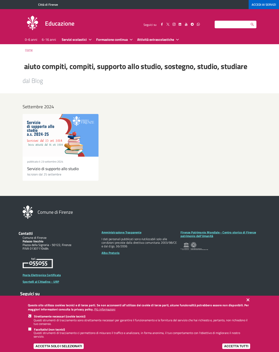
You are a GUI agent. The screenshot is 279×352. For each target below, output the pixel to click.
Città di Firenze (48, 4)
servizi (264, 4)
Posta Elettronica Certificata (42, 275)
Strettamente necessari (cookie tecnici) (59, 316)
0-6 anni (31, 39)
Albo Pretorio (111, 253)
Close (249, 300)
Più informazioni (104, 309)
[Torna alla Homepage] (28, 211)
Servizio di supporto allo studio (53, 169)
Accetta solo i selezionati (58, 346)
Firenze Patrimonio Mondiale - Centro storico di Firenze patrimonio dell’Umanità (218, 234)
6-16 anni (49, 39)
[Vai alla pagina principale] (32, 23)
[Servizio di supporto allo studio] (61, 135)
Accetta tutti (236, 346)
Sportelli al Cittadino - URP (41, 281)
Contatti (26, 233)
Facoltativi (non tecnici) (49, 329)
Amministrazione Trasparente (121, 232)
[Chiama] (38, 263)
